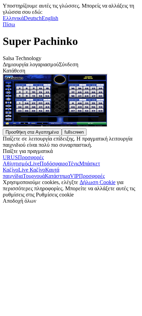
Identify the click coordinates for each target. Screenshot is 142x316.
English (50, 18)
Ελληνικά (13, 18)
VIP (74, 176)
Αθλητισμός (16, 163)
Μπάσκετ (89, 163)
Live (35, 163)
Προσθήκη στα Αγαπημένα (32, 132)
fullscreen (74, 132)
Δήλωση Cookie (97, 182)
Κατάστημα (57, 176)
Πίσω (9, 24)
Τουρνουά (34, 176)
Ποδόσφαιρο (54, 163)
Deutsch (33, 18)
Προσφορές (92, 176)
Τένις (73, 163)
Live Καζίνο (31, 170)
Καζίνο (10, 170)
